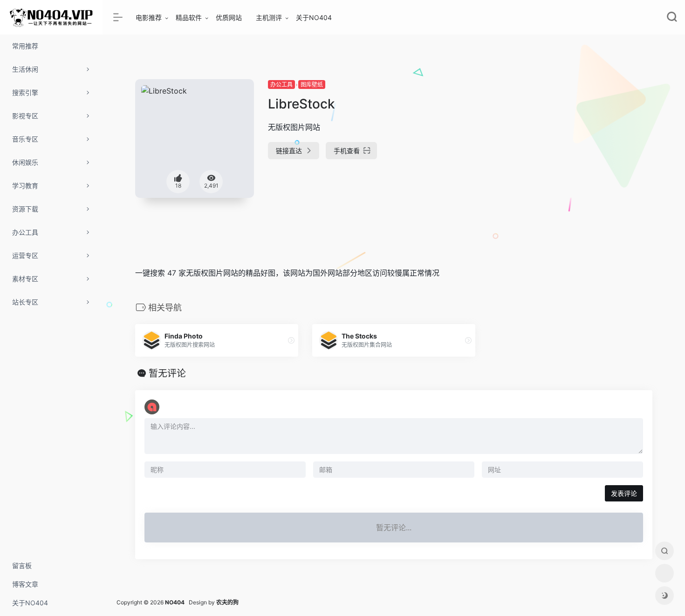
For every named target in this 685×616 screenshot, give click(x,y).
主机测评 (269, 17)
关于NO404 (314, 17)
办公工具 (281, 84)
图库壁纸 (312, 84)
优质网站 (229, 17)
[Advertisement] (570, 144)
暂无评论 (167, 373)
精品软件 (189, 17)
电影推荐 (149, 17)
